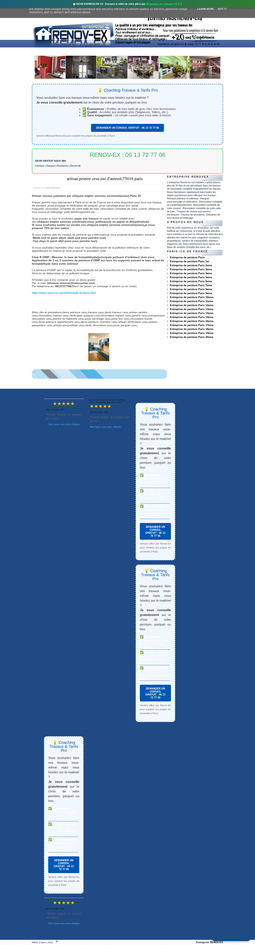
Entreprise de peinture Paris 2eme (191, 265)
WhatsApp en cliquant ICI (161, 3)
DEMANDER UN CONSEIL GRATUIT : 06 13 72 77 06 (127, 127)
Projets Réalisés (122, 52)
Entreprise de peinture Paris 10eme (191, 297)
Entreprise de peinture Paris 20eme (191, 337)
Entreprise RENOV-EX (209, 942)
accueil (42, 52)
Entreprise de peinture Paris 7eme (191, 285)
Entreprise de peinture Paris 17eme (191, 325)
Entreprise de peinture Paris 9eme (191, 293)
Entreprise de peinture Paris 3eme (191, 269)
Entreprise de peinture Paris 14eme (191, 313)
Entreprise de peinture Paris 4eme (191, 273)
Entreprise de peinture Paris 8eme (191, 289)
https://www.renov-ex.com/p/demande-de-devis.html (64, 292)
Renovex (64, 52)
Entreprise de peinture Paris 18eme (191, 329)
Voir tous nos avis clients (63, 424)
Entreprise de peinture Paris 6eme (191, 281)
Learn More (205, 8)
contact (186, 52)
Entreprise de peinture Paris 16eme (191, 321)
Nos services (90, 52)
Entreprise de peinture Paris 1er (189, 261)
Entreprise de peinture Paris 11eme (191, 301)
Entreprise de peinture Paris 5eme (191, 277)
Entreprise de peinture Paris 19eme (191, 333)
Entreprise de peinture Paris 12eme (191, 305)
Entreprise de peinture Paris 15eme (191, 317)
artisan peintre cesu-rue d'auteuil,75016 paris (105, 178)
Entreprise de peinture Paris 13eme (191, 309)
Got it (222, 8)
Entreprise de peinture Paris (187, 257)
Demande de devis (158, 52)
